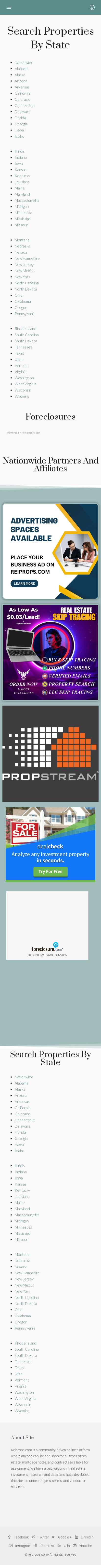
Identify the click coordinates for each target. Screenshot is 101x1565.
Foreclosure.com (31, 432)
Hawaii (20, 130)
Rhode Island (26, 328)
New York (23, 277)
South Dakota (26, 341)
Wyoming (22, 396)
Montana (22, 240)
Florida (20, 118)
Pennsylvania (25, 313)
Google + (64, 1537)
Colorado (22, 99)
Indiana (21, 157)
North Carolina (27, 283)
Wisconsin (23, 390)
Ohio (19, 295)
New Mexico (25, 270)
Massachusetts (27, 200)
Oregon (21, 307)
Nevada (21, 252)
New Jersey (24, 264)
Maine (20, 188)
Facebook (21, 1537)
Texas (19, 353)
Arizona (21, 81)
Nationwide (24, 62)
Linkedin (86, 1537)
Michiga (21, 206)
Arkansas (22, 87)
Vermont (22, 365)
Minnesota (23, 212)
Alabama (21, 68)
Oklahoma (23, 301)
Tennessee (24, 347)
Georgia (21, 124)
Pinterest (47, 1546)
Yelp (66, 1546)
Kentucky (22, 176)
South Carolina (27, 335)
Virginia (20, 371)
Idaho (19, 136)
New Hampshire (27, 258)
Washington (24, 378)
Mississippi (23, 219)
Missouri (21, 225)
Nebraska (22, 246)
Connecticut (25, 105)
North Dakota (26, 289)
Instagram (22, 1546)
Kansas (20, 169)
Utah (19, 359)
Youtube (85, 1546)
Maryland (22, 194)
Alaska (20, 74)
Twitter (43, 1537)
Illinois (20, 151)
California (22, 93)
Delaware (23, 111)
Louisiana (22, 182)
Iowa (19, 163)
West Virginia (26, 384)
